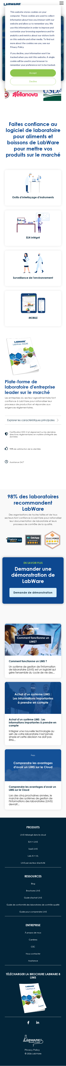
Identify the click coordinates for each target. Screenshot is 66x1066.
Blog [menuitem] (33, 883)
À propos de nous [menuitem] (33, 932)
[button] (61, 3)
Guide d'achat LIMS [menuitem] (33, 897)
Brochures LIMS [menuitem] (33, 890)
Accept (33, 73)
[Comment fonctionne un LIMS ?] (33, 640)
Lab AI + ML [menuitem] (33, 855)
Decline (33, 81)
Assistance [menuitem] (33, 960)
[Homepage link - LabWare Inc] (33, 1044)
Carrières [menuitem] (33, 939)
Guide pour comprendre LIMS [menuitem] (33, 911)
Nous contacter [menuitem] (33, 953)
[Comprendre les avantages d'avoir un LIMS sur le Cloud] (33, 765)
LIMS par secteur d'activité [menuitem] (33, 863)
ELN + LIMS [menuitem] (33, 841)
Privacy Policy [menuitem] (32, 1049)
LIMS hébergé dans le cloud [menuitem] (33, 834)
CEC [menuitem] (33, 946)
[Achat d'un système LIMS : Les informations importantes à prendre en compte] (33, 698)
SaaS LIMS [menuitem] (33, 848)
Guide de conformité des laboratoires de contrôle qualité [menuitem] (33, 904)
